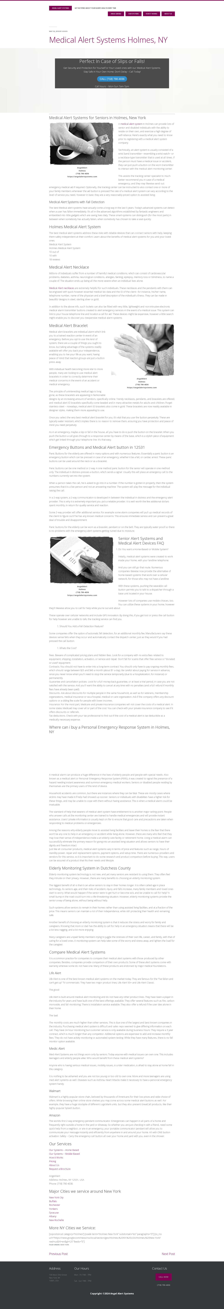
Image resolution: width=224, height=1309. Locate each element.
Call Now (163, 1277)
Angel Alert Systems (60, 8)
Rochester (54, 1204)
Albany (52, 1216)
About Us (54, 1165)
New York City (56, 1197)
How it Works (56, 1157)
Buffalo (53, 1201)
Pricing (52, 1161)
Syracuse (54, 1212)
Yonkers (53, 1208)
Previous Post (58, 1254)
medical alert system (131, 123)
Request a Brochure (60, 1168)
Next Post (168, 1254)
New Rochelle (56, 1220)
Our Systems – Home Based (64, 1150)
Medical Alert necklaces (61, 288)
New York (64, 1245)
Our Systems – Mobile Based (64, 1153)
